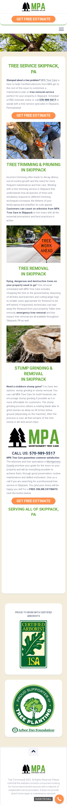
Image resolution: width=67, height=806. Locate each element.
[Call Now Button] (59, 799)
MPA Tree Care (49, 80)
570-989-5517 (47, 99)
